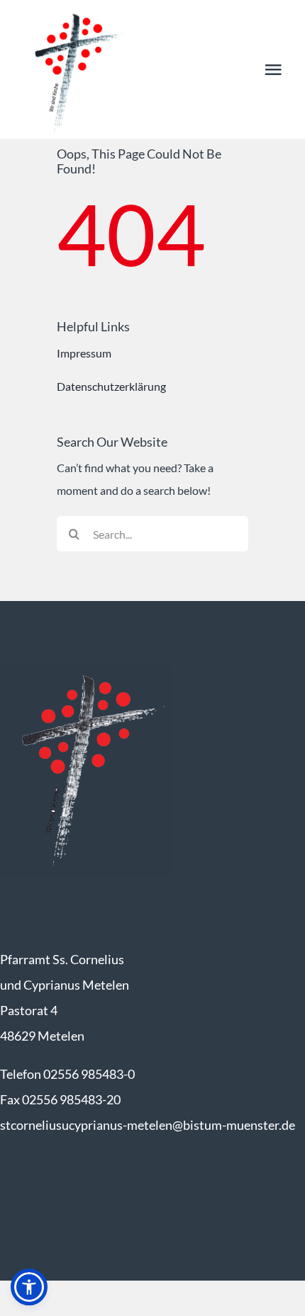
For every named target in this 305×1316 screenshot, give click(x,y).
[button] (29, 1287)
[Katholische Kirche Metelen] (86, 670)
